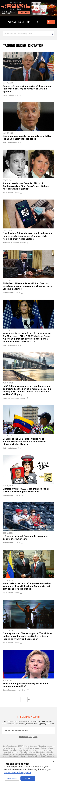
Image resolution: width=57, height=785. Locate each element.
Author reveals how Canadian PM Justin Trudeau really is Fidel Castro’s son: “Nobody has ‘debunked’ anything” (26, 186)
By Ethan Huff (8, 293)
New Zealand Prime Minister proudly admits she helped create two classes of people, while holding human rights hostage (27, 236)
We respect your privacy (28, 737)
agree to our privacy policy (17, 772)
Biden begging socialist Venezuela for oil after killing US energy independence (27, 137)
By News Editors (9, 143)
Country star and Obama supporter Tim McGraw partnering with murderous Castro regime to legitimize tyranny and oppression (27, 636)
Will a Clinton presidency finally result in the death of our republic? (26, 685)
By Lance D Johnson (11, 243)
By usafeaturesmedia (11, 690)
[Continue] (51, 730)
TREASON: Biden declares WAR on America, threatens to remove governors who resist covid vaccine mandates (27, 286)
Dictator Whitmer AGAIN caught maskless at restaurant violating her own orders (26, 490)
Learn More (12, 778)
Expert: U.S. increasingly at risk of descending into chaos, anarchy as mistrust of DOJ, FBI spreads (27, 89)
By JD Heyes (8, 95)
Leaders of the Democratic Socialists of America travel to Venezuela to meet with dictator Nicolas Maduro (24, 442)
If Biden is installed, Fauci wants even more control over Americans (25, 537)
